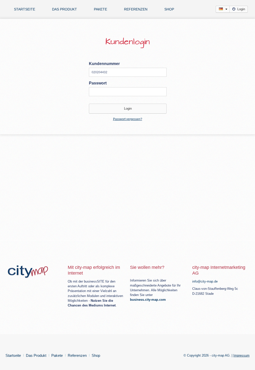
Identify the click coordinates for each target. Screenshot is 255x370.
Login (241, 9)
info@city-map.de (205, 281)
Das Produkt (64, 9)
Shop (169, 9)
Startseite (24, 9)
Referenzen (135, 9)
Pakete (100, 9)
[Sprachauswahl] (223, 9)
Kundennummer (104, 64)
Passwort (98, 83)
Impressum (241, 355)
